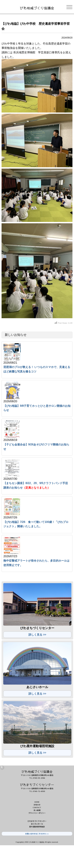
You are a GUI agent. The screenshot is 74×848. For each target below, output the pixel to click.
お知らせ (37, 804)
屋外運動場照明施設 (37, 826)
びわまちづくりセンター (37, 784)
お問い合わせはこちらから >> (37, 833)
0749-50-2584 (39, 778)
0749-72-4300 (39, 791)
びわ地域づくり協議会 (37, 7)
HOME (36, 802)
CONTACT (37, 807)
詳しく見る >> (37, 634)
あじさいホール (37, 824)
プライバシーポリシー (37, 813)
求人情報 (37, 810)
